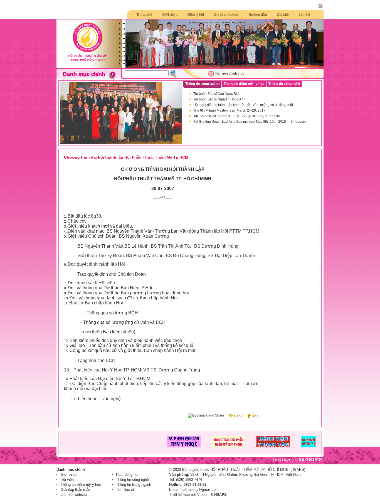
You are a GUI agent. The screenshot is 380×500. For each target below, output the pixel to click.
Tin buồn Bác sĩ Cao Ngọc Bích (216, 94)
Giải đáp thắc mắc (75, 489)
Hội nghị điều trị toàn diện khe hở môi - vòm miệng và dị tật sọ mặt (243, 105)
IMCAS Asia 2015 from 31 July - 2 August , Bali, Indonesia (236, 116)
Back (238, 416)
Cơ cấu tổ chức (226, 15)
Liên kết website (74, 494)
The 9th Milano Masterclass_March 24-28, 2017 (229, 110)
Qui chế (283, 15)
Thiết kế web (179, 494)
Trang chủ (144, 15)
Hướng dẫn (258, 15)
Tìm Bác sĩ (125, 489)
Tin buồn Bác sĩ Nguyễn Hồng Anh (219, 99)
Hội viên (67, 479)
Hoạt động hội (127, 474)
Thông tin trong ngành (133, 484)
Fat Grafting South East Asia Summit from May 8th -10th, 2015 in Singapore (249, 122)
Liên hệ (304, 15)
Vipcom (203, 494)
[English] (320, 6)
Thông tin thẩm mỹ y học (81, 484)
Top (255, 416)
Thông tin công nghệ (132, 479)
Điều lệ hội (195, 15)
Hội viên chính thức (230, 73)
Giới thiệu (169, 15)
